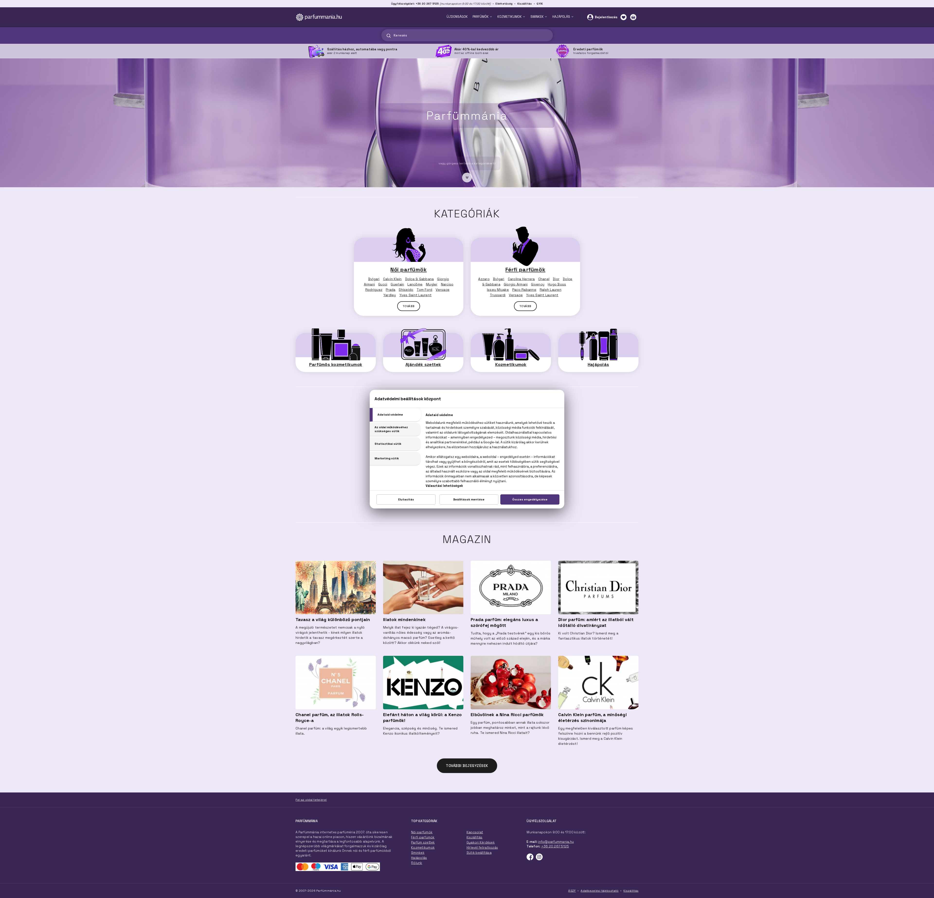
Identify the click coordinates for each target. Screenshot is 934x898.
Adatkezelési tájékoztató (600, 891)
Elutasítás (406, 499)
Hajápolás (598, 364)
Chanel (544, 279)
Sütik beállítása (479, 853)
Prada (390, 289)
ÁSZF (572, 891)
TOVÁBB (409, 306)
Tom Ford (424, 289)
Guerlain (397, 284)
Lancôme (414, 284)
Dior (556, 279)
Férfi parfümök (525, 269)
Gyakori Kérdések (481, 842)
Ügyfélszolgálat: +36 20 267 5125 (415, 3)
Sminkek (417, 853)
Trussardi (497, 295)
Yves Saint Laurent (415, 295)
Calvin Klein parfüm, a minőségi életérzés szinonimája (592, 717)
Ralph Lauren (550, 289)
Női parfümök (408, 269)
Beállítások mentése (469, 499)
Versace (442, 289)
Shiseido (406, 289)
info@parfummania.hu (556, 842)
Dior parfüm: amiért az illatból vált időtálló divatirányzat (596, 622)
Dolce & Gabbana (419, 279)
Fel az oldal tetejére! (311, 800)
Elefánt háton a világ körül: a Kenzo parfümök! (422, 717)
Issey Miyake (498, 289)
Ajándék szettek (423, 364)
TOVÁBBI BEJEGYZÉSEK (467, 765)
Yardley (389, 295)
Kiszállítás (524, 3)
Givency (537, 284)
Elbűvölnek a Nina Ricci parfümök (507, 714)
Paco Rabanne (524, 289)
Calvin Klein (392, 279)
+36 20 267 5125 (555, 846)
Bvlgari (374, 279)
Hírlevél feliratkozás (482, 847)
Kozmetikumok (511, 364)
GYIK (540, 3)
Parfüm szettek (423, 842)
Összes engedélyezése (530, 499)
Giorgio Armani (516, 284)
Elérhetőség (503, 3)
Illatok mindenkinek (404, 619)
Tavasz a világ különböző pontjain (333, 619)
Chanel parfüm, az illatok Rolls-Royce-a (330, 717)
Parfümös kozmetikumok (335, 364)
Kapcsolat (475, 832)
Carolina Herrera (521, 279)
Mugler (432, 284)
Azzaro (484, 279)
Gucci (382, 284)
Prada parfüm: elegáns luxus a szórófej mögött (504, 622)
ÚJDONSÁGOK (457, 17)
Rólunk (416, 863)
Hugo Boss (557, 284)
